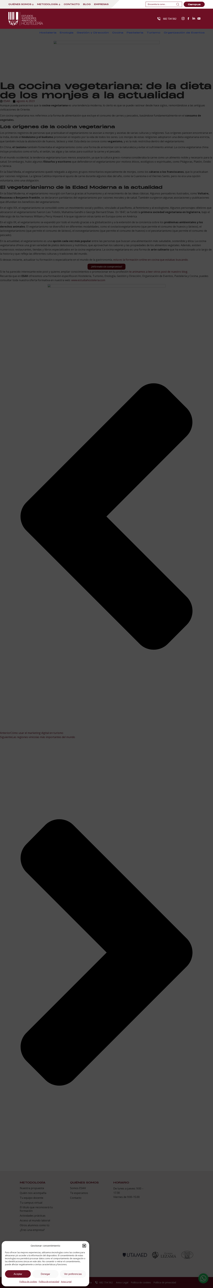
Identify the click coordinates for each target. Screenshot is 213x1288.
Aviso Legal (66, 1281)
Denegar (45, 1274)
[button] (84, 1245)
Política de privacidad (49, 1281)
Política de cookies (28, 1281)
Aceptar (18, 1274)
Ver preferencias (73, 1274)
